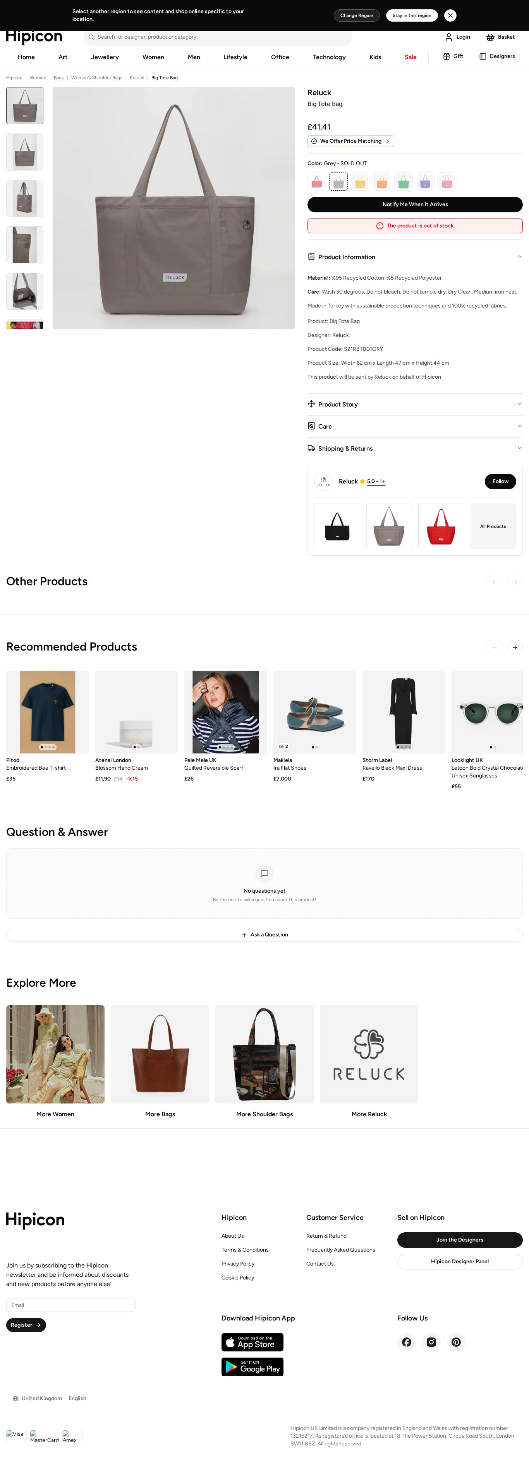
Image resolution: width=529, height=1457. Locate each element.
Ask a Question (269, 934)
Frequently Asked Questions (340, 1250)
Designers (502, 56)
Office (280, 57)
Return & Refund (326, 1236)
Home (26, 57)
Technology (329, 57)
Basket (506, 37)
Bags (59, 77)
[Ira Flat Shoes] (314, 712)
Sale (411, 57)
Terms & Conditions (245, 1250)
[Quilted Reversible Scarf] (225, 712)
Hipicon (14, 77)
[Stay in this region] (450, 15)
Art (62, 57)
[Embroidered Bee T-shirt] (47, 712)
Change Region (356, 15)
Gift (458, 56)
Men (194, 57)
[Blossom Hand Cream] (136, 712)
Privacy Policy (238, 1264)
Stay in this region (412, 15)
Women (153, 57)
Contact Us (320, 1264)
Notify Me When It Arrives (415, 204)
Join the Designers (459, 1240)
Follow (500, 481)
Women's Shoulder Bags (96, 77)
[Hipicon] (34, 37)
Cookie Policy (238, 1277)
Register (21, 1325)
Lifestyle (235, 57)
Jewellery (105, 57)
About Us (233, 1236)
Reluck (137, 77)
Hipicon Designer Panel (460, 1261)
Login (463, 37)
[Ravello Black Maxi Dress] (403, 712)
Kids (375, 57)
